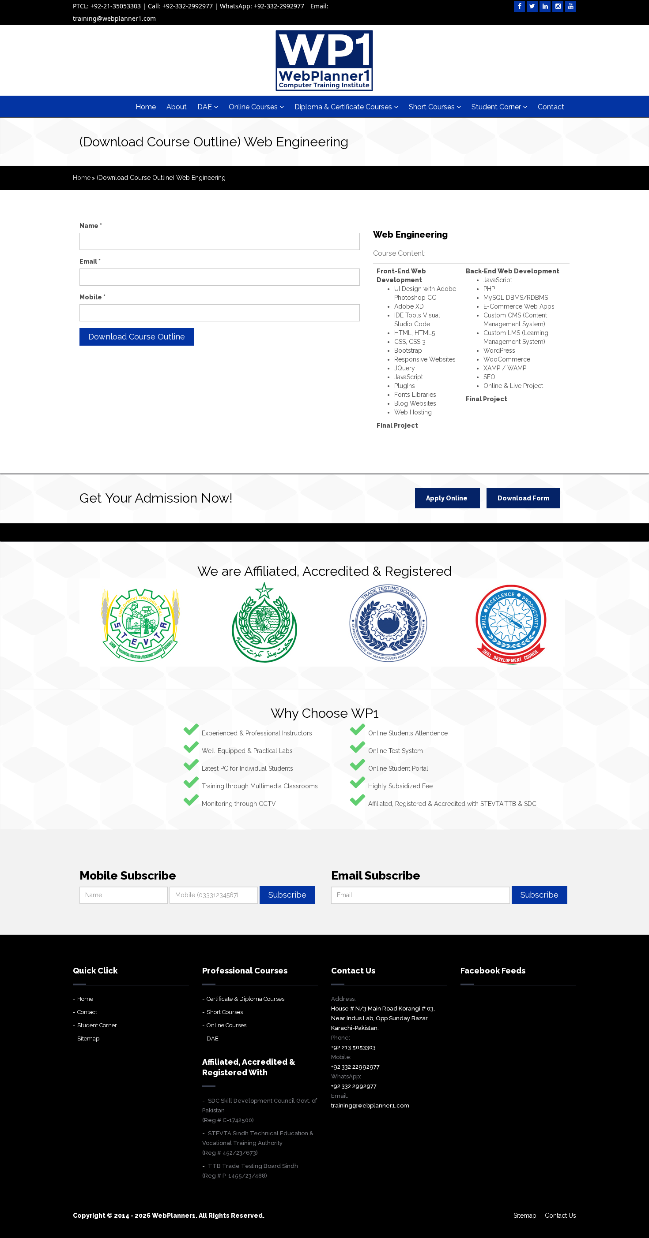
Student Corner (497, 107)
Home (146, 107)
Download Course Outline (136, 336)
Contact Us (560, 1215)
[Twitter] (532, 6)
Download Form (523, 498)
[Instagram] (557, 6)
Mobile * (92, 297)
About (176, 107)
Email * (90, 261)
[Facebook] (519, 6)
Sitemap (88, 1038)
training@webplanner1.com (370, 1105)
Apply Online (447, 498)
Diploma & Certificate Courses (344, 107)
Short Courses (433, 107)
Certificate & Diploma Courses (245, 999)
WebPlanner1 (174, 1215)
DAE (205, 107)
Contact (551, 107)
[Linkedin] (545, 6)
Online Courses (254, 107)
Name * (90, 225)
